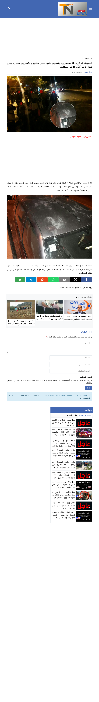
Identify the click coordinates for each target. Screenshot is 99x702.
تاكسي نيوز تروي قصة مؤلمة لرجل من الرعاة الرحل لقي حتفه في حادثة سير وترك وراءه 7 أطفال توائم (21, 323)
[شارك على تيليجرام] (31, 279)
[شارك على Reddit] (42, 279)
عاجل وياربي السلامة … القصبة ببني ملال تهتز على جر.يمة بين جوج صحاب (63, 422)
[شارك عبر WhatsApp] (53, 279)
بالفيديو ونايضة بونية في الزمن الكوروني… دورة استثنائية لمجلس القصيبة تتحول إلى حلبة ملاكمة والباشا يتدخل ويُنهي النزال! (49, 320)
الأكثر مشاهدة (85, 415)
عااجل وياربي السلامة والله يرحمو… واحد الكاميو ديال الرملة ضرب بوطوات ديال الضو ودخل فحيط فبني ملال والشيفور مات (63, 467)
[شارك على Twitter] (75, 279)
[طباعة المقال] (20, 279)
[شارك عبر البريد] (64, 279)
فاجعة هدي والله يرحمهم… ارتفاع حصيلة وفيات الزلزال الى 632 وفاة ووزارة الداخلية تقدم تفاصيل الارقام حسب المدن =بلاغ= (63, 446)
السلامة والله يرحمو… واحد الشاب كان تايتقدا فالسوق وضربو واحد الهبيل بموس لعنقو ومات (63, 433)
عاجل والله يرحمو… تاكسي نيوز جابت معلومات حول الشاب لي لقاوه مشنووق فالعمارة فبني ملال (63, 496)
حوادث (82, 58)
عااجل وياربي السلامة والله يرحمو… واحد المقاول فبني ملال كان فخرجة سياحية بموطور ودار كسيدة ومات (63, 454)
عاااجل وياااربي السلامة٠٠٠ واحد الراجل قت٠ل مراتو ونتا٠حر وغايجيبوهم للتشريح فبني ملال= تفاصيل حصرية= (63, 476)
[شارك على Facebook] (86, 279)
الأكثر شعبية (72, 415)
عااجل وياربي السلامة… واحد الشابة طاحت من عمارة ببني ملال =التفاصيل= (63, 505)
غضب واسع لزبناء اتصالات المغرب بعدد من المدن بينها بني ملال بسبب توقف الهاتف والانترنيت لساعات (78, 319)
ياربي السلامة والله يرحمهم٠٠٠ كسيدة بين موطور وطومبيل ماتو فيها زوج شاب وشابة (63, 515)
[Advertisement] (49, 37)
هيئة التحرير (88, 72)
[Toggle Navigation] (91, 9)
